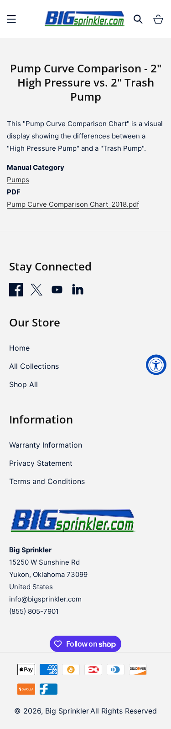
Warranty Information (45, 444)
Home (19, 347)
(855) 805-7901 (34, 611)
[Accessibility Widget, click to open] (156, 364)
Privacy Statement (41, 463)
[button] (11, 19)
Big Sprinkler (67, 710)
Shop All (23, 384)
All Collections (34, 366)
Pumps (18, 179)
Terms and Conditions (47, 481)
